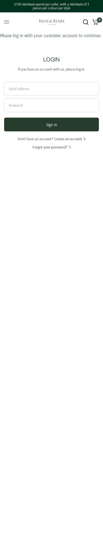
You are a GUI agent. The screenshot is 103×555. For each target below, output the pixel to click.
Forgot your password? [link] (50, 147)
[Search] (85, 22)
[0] (94, 22)
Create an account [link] (68, 139)
